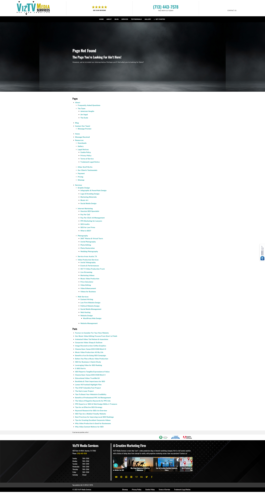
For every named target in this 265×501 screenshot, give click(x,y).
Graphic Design (84, 188)
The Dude (84, 118)
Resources (79, 140)
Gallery (148, 19)
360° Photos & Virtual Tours (91, 239)
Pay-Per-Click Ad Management (92, 218)
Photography (83, 236)
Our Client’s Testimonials (87, 170)
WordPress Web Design (92, 318)
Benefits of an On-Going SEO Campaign (90, 356)
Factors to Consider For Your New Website (92, 333)
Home (101, 19)
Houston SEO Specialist (89, 211)
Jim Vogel (84, 115)
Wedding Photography (89, 251)
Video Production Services (88, 260)
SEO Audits (85, 224)
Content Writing (86, 299)
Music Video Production (89, 279)
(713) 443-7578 (165, 7)
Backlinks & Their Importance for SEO (90, 381)
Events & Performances (89, 266)
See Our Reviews (99, 10)
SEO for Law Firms (87, 227)
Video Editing (85, 285)
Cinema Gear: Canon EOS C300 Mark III (90, 349)
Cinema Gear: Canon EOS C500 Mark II (90, 375)
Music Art (84, 200)
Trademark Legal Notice (90, 162)
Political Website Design (89, 306)
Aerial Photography (88, 242)
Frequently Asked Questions (89, 105)
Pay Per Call (85, 215)
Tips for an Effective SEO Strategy (88, 407)
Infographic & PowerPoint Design (93, 190)
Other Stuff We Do (85, 167)
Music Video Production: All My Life (89, 352)
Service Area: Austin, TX (87, 256)
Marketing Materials (88, 197)
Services (124, 19)
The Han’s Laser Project (84, 391)
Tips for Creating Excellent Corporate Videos (92, 420)
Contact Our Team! (82, 126)
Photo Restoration (87, 248)
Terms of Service (87, 159)
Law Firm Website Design (90, 303)
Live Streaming (86, 272)
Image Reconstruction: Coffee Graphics (90, 346)
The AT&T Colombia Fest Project (88, 388)
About (109, 19)
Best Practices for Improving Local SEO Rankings (94, 417)
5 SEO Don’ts (80, 368)
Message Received (82, 137)
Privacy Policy (85, 156)
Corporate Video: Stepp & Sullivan (88, 343)
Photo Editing (85, 245)
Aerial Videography (88, 262)
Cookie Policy (85, 152)
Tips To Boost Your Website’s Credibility (90, 394)
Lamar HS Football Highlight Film (88, 385)
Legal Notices (83, 150)
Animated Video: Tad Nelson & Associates (91, 339)
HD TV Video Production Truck (92, 269)
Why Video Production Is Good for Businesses (93, 423)
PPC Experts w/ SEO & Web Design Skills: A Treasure (96, 404)
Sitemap (81, 180)
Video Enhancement (88, 288)
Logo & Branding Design (89, 194)
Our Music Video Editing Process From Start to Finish (96, 336)
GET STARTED (232, 6)
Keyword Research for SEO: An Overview (91, 411)
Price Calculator (86, 282)
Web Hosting (85, 312)
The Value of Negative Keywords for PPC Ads (92, 401)
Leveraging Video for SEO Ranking (88, 365)
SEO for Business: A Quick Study (88, 362)
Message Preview (84, 129)
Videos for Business (88, 292)
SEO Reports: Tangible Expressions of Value (92, 372)
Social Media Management (90, 309)
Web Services (83, 297)
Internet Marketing (85, 209)
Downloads (82, 143)
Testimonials (136, 19)
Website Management (89, 323)
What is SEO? (85, 231)
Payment (81, 173)
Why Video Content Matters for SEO (89, 427)
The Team (81, 109)
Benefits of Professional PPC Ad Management (93, 398)
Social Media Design (88, 203)
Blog (117, 19)
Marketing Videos (87, 275)
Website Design (86, 316)
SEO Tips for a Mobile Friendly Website (90, 414)
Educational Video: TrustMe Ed (87, 378)
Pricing (80, 177)
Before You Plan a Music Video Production (91, 359)
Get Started (160, 19)
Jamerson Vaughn (87, 111)
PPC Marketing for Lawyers (91, 221)
